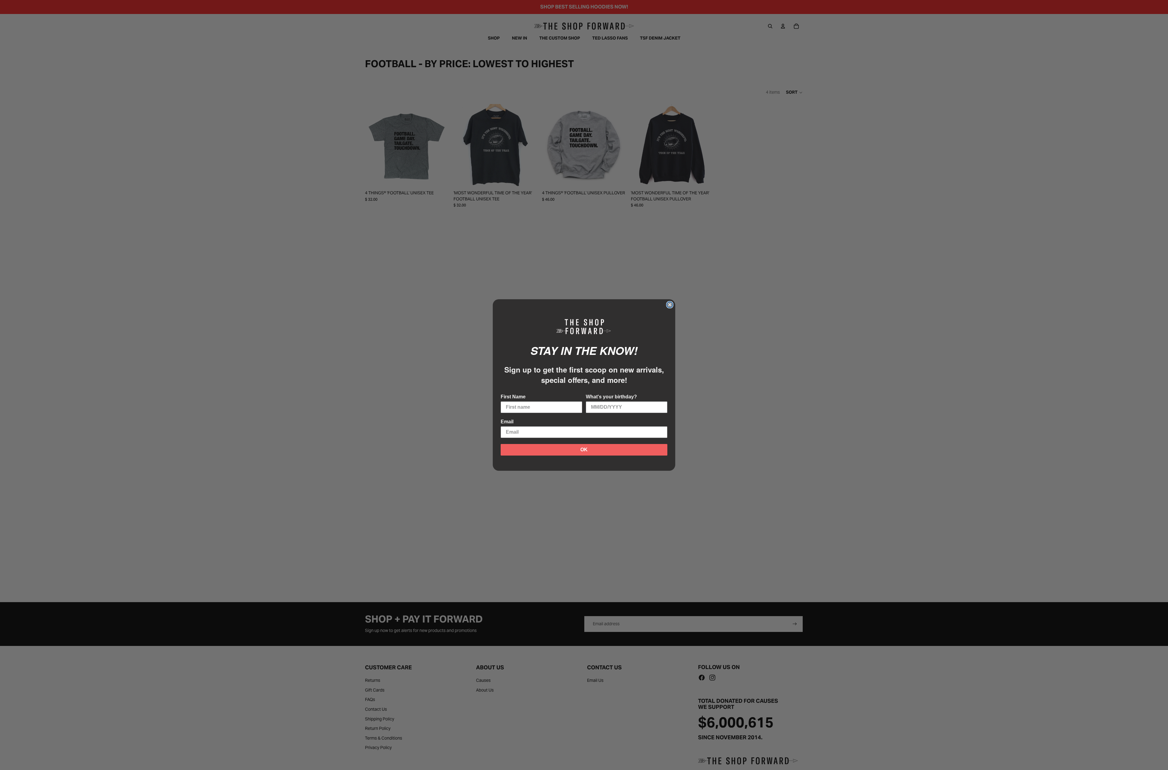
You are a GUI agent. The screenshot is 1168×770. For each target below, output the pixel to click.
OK (584, 449)
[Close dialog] (670, 305)
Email (507, 421)
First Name (513, 396)
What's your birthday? (611, 396)
